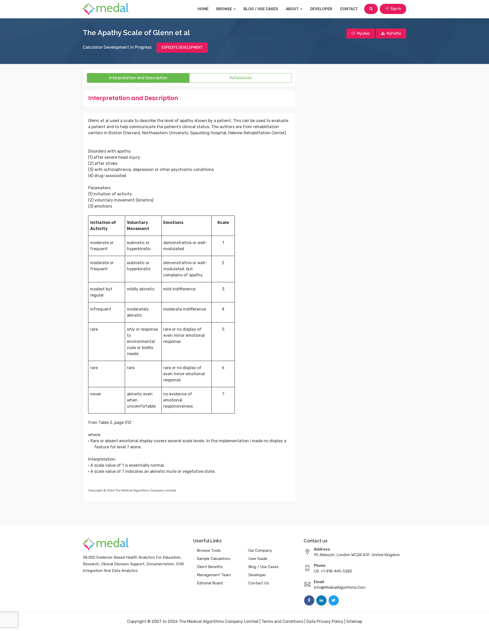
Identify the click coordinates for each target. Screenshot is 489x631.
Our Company (260, 550)
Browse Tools (209, 550)
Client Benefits (210, 567)
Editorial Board (210, 583)
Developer (321, 9)
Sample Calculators (213, 558)
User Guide (257, 558)
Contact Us (258, 583)
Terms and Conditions (282, 621)
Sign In (395, 9)
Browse (224, 9)
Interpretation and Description (138, 77)
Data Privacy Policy (324, 621)
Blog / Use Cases (260, 9)
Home (203, 9)
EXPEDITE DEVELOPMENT (182, 47)
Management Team (214, 575)
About (293, 9)
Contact (349, 9)
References (240, 77)
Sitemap (354, 621)
